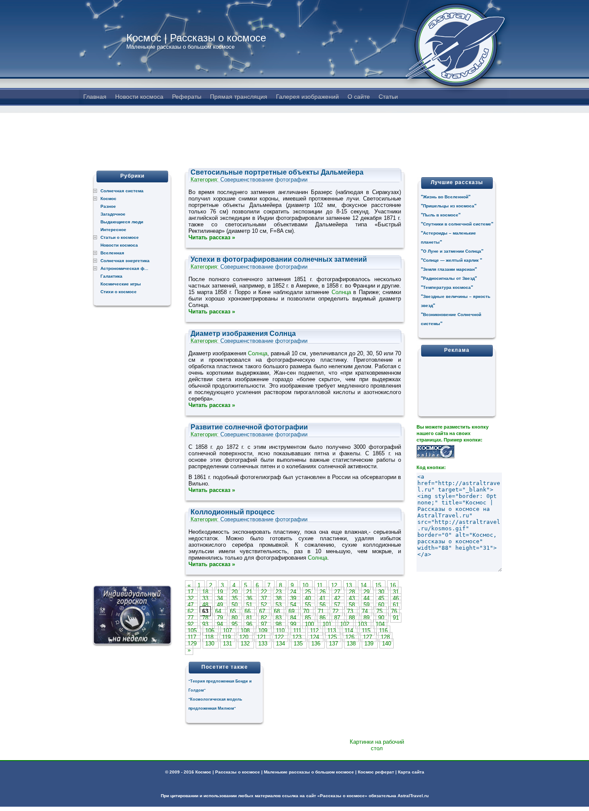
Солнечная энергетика (125, 260)
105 (193, 630)
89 (367, 617)
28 (353, 592)
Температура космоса (447, 287)
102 (345, 624)
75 (380, 611)
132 (246, 643)
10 (306, 585)
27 (338, 592)
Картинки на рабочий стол (377, 745)
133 (263, 643)
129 (193, 643)
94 (221, 624)
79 (221, 617)
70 (307, 611)
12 (335, 585)
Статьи (388, 96)
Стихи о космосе (118, 291)
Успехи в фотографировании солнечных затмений (279, 259)
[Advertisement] (294, 132)
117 (193, 637)
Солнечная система (122, 190)
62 (191, 611)
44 (367, 598)
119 (227, 637)
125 (333, 637)
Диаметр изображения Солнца (243, 333)
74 (366, 611)
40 (309, 598)
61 (396, 604)
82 (265, 617)
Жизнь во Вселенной (445, 196)
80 (235, 617)
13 (350, 585)
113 (332, 630)
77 (191, 617)
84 (294, 617)
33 (206, 598)
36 (250, 598)
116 (383, 630)
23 (279, 592)
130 (210, 643)
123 (297, 637)
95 (235, 624)
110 (281, 630)
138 (352, 643)
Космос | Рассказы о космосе (196, 38)
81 (250, 617)
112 (315, 630)
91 (396, 617)
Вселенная (112, 253)
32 (191, 598)
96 (250, 624)
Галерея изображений (307, 96)
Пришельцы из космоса (448, 206)
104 (380, 624)
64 (219, 611)
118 (210, 637)
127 (368, 637)
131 (228, 643)
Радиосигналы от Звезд (449, 278)
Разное (108, 206)
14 (364, 585)
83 (279, 617)
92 (191, 624)
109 (263, 630)
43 (353, 598)
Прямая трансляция (238, 96)
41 (323, 598)
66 (248, 611)
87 (338, 617)
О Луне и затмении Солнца (452, 251)
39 (294, 598)
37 (265, 598)
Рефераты (186, 96)
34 (221, 598)
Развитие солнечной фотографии (249, 427)
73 (351, 611)
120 (244, 637)
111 (298, 630)
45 (382, 598)
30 (382, 592)
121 (262, 637)
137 (334, 643)
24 (294, 592)
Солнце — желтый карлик (451, 260)
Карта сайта (411, 772)
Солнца (341, 292)
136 (316, 643)
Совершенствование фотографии (263, 179)
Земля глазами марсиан (449, 269)
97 (265, 624)
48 (206, 604)
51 (250, 604)
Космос (108, 198)
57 (338, 604)
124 (315, 637)
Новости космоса (139, 96)
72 (336, 611)
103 (363, 624)
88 (353, 617)
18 (206, 592)
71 (322, 611)
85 (309, 617)
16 (393, 585)
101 (328, 624)
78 (206, 617)
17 (191, 592)
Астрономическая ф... (124, 268)
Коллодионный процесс (233, 512)
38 (279, 598)
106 (210, 630)
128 (385, 637)
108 (246, 630)
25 (309, 592)
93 (206, 624)
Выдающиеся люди (121, 221)
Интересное (113, 229)
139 (369, 643)
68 (278, 611)
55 (309, 604)
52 (265, 604)
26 (323, 592)
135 (299, 643)
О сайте (359, 96)
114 (350, 630)
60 (382, 604)
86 (323, 617)
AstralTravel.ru (413, 795)
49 (221, 604)
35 (235, 598)
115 (367, 630)
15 (379, 585)
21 (250, 592)
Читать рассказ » (211, 237)
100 (310, 624)
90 (382, 617)
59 (367, 604)
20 (235, 592)
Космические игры (120, 284)
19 (221, 592)
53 (279, 604)
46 (396, 598)
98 (279, 624)
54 (294, 604)
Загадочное (112, 214)
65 (234, 611)
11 (320, 585)
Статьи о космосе (119, 237)
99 (294, 624)
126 (350, 637)
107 (228, 630)
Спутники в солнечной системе (457, 224)
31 (396, 592)
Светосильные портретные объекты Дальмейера (277, 172)
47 (191, 604)
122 (280, 637)
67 (263, 611)
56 (323, 604)
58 (353, 604)
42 (338, 598)
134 (281, 643)
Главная (95, 96)
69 (292, 611)
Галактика (111, 276)
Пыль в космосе (440, 215)
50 (235, 604)
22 (265, 592)
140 (386, 643)
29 (367, 592)
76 (394, 611)
